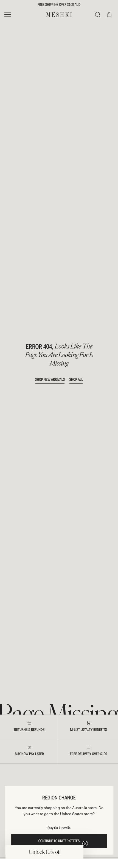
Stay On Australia (59, 828)
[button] (44, 852)
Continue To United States (59, 841)
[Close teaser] (85, 843)
